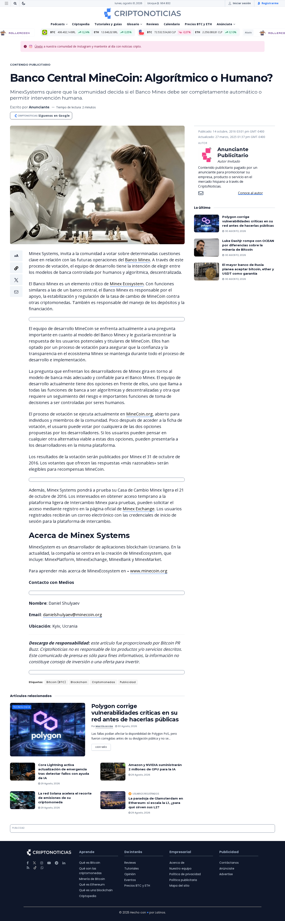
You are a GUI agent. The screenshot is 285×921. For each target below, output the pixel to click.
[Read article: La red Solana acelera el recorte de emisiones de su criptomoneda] (22, 800)
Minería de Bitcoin (92, 879)
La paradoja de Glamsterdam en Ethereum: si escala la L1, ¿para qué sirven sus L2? (156, 802)
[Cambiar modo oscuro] (23, 3)
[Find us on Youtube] (49, 863)
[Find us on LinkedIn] (63, 863)
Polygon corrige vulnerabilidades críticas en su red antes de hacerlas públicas (135, 713)
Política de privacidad (185, 874)
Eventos (130, 880)
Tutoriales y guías (108, 24)
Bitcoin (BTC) (56, 682)
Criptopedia (81, 24)
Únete (39, 46)
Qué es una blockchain (96, 890)
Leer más (103, 746)
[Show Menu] (6, 3)
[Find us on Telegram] (56, 863)
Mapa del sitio (179, 885)
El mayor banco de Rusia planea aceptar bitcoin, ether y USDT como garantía (248, 269)
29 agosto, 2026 (50, 783)
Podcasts (58, 24)
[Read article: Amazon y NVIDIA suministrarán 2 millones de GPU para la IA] (112, 772)
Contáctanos (229, 863)
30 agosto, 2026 (127, 726)
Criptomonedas (103, 682)
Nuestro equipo (180, 868)
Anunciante (39, 107)
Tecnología (21, 707)
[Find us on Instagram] (41, 863)
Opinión (130, 874)
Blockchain (79, 682)
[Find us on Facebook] (28, 863)
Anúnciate (224, 24)
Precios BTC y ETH (198, 24)
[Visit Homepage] (142, 13)
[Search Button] (15, 3)
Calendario (172, 24)
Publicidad (128, 682)
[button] (16, 273)
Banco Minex (137, 260)
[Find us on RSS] (28, 867)
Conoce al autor (250, 193)
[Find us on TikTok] (35, 868)
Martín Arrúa (104, 726)
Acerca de (176, 863)
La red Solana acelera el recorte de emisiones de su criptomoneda (65, 797)
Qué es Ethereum (92, 884)
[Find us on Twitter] (34, 863)
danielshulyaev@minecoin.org (72, 614)
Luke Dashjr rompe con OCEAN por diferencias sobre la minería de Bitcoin (248, 245)
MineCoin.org (139, 414)
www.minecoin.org (148, 571)
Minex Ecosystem (127, 284)
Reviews (152, 24)
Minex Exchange (138, 509)
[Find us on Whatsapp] (42, 867)
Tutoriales (131, 868)
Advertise (226, 874)
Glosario (133, 24)
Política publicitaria (183, 880)
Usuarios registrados (145, 794)
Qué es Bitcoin (89, 863)
